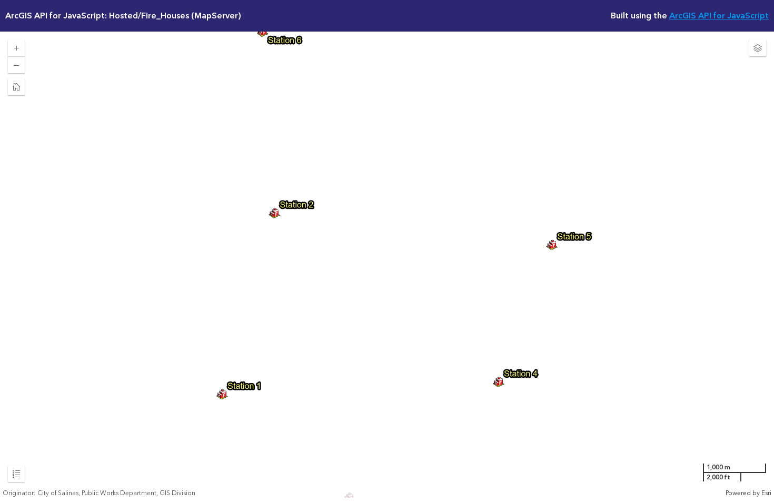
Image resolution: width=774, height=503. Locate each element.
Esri (766, 493)
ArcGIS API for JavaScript (719, 15)
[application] (387, 265)
